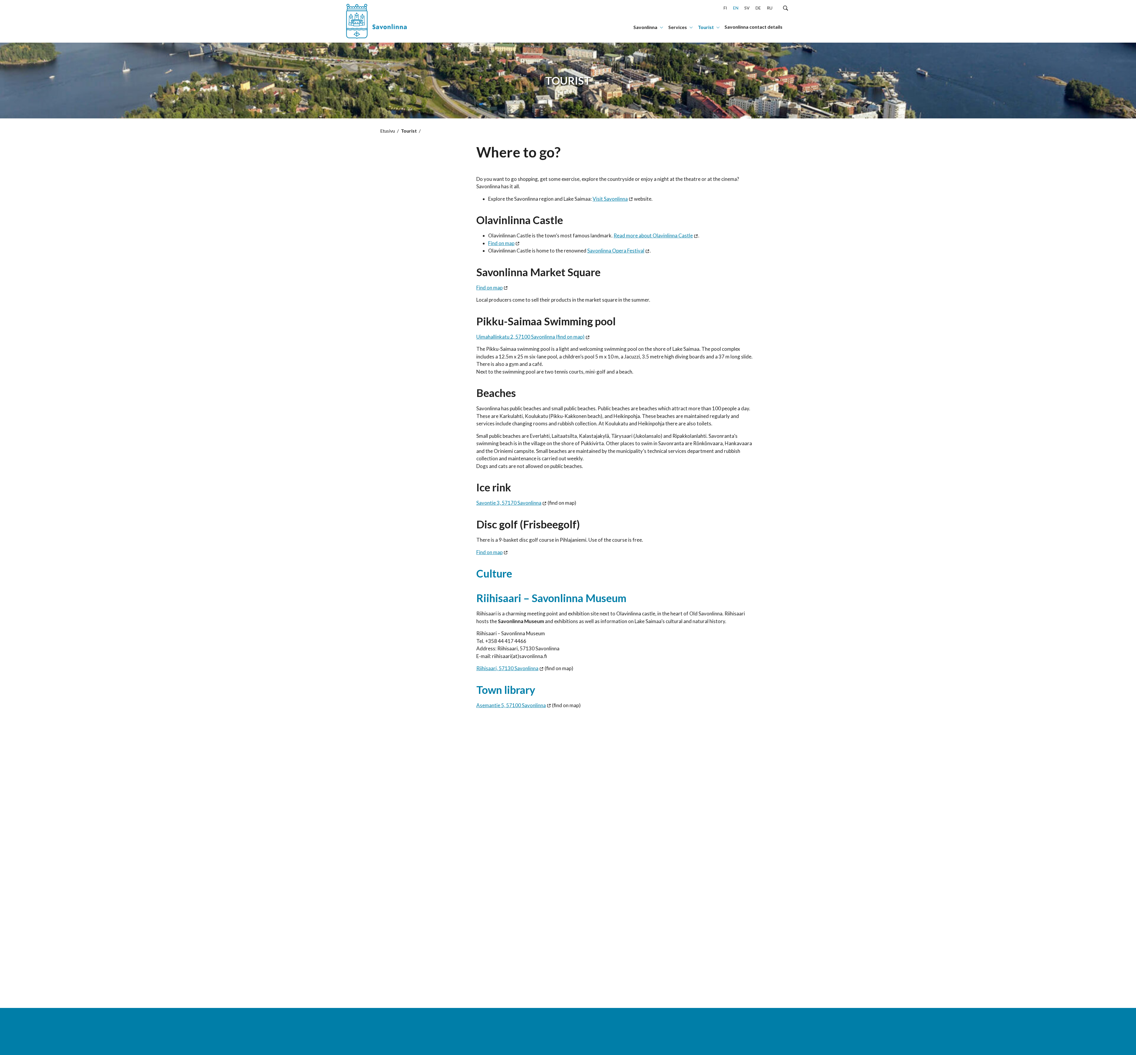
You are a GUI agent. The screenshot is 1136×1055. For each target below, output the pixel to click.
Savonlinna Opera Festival (615, 250)
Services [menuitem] (677, 27)
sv (747, 7)
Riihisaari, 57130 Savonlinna (507, 668)
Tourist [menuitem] (706, 27)
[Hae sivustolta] (785, 8)
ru (769, 7)
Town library (505, 689)
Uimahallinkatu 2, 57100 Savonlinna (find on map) (530, 337)
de (758, 7)
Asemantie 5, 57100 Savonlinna (511, 705)
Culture (494, 573)
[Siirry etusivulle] (383, 21)
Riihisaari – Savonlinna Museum (551, 597)
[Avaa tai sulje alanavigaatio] (661, 27)
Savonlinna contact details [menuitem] (753, 27)
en (735, 7)
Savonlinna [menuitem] (645, 27)
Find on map (501, 243)
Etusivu (387, 131)
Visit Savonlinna (610, 199)
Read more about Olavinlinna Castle (653, 235)
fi (725, 7)
